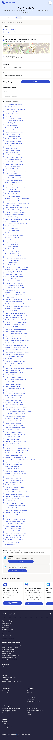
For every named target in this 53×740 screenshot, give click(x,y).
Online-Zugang (31, 697)
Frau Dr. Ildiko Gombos (12, 107)
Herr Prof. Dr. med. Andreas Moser (15, 521)
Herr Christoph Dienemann (13, 123)
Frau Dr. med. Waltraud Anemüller (15, 528)
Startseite (4, 22)
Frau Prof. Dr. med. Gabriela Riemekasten (17, 540)
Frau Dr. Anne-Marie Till (12, 251)
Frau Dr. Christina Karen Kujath (14, 356)
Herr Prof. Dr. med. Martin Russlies (15, 535)
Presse (28, 712)
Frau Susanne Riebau (11, 249)
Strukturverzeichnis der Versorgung (11, 708)
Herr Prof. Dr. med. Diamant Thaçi (15, 414)
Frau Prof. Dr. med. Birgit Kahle (14, 425)
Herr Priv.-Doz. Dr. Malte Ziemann (15, 501)
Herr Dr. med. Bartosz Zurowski (14, 503)
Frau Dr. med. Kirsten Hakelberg (14, 531)
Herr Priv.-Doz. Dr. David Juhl (13, 469)
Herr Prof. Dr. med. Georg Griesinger (15, 345)
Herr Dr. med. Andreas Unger (13, 400)
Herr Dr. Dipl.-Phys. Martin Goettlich (15, 272)
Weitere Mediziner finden (8, 638)
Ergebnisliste (11, 22)
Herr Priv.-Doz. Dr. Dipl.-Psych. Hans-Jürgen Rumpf (20, 187)
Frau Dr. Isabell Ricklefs (12, 221)
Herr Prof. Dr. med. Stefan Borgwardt (15, 212)
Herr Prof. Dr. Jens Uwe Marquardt (15, 313)
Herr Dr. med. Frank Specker (13, 384)
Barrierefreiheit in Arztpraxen (9, 693)
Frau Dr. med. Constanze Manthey (15, 109)
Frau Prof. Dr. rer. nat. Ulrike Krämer (15, 258)
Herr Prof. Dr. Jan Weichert (13, 430)
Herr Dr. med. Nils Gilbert (12, 150)
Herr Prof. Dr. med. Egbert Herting (15, 427)
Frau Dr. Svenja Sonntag (12, 253)
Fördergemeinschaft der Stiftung (35, 710)
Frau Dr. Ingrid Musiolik (12, 111)
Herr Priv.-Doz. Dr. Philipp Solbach (15, 292)
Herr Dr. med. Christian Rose (13, 432)
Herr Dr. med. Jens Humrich (13, 466)
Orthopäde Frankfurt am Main (9, 636)
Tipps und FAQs (6, 690)
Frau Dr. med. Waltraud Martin (14, 285)
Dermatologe (5, 679)
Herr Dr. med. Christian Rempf (14, 377)
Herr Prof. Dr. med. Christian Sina (14, 487)
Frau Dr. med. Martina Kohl (13, 343)
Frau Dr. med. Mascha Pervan (13, 242)
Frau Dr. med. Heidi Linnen (12, 166)
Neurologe (4, 668)
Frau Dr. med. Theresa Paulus (13, 256)
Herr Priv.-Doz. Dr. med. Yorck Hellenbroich (17, 437)
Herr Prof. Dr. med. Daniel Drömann (15, 457)
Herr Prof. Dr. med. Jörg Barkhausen (15, 329)
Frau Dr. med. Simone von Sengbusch (16, 304)
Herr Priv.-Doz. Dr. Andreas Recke (15, 416)
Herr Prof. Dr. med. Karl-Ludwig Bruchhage (17, 219)
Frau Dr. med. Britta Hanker (13, 297)
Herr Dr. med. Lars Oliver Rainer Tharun (16, 207)
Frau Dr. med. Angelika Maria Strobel (15, 453)
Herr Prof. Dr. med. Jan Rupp (13, 482)
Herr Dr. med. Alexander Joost (14, 164)
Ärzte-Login (21, 561)
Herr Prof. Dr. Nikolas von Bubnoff (15, 409)
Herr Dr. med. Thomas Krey (13, 443)
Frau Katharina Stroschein (12, 196)
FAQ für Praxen (31, 693)
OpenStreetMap (47, 53)
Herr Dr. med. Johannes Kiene (13, 395)
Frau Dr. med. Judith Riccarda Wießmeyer (17, 203)
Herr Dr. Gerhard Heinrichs (13, 141)
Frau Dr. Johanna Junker (12, 230)
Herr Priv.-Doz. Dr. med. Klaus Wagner (16, 322)
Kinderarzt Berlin (6, 627)
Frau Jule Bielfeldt (10, 278)
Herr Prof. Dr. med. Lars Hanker (14, 464)
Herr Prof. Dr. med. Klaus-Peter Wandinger (17, 496)
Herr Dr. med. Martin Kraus (13, 526)
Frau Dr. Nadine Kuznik (11, 244)
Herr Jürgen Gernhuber (12, 116)
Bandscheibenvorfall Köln (8, 651)
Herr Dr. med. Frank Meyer (12, 375)
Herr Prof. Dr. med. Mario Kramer (14, 471)
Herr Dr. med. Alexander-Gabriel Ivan (16, 162)
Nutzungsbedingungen (7, 725)
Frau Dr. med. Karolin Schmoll (13, 194)
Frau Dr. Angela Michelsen (12, 366)
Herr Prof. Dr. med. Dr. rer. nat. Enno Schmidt (18, 299)
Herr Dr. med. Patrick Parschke (14, 182)
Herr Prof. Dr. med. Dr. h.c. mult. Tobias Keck (17, 306)
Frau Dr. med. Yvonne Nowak (13, 180)
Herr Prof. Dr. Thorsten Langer (14, 476)
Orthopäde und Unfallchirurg (9, 677)
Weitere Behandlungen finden (9, 659)
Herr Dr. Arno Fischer (11, 146)
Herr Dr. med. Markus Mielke (13, 178)
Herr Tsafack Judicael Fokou (13, 281)
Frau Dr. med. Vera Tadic (12, 260)
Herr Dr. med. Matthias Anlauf (13, 455)
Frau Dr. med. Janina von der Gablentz (16, 223)
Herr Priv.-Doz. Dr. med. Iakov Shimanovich (17, 352)
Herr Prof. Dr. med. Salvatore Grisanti (16, 315)
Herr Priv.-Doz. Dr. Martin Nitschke (15, 290)
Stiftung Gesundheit (32, 708)
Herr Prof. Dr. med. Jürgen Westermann (16, 512)
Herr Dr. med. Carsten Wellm (13, 398)
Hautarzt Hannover (6, 631)
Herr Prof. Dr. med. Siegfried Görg (15, 324)
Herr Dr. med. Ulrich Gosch (13, 370)
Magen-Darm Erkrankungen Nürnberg (11, 645)
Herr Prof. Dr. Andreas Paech (13, 301)
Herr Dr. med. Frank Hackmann (14, 372)
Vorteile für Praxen (31, 690)
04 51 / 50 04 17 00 (10, 29)
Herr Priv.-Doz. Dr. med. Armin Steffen (16, 407)
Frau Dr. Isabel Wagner (11, 228)
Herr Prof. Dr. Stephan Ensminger (14, 214)
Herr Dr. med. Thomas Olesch (13, 478)
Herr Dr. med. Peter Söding (13, 382)
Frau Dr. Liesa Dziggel (11, 127)
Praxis (4, 18)
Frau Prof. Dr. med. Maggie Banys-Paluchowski (18, 411)
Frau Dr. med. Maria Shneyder (13, 104)
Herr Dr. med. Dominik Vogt (13, 210)
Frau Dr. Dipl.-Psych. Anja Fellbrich (15, 235)
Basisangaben (30, 695)
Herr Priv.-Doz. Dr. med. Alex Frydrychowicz (18, 448)
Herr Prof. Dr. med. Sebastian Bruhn (15, 473)
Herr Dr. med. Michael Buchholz (14, 331)
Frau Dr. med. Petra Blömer (13, 118)
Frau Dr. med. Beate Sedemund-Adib (15, 379)
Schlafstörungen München (8, 649)
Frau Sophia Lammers (11, 246)
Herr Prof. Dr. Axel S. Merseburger (15, 327)
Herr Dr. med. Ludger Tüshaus (13, 494)
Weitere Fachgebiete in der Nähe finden (12, 681)
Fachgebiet (11, 18)
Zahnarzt (4, 671)
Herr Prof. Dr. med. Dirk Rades (14, 317)
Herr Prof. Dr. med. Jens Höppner (14, 308)
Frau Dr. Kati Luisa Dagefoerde (14, 120)
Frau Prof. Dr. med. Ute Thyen (13, 515)
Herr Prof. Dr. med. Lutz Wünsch (14, 354)
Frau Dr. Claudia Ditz (11, 125)
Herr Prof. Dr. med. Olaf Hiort (13, 517)
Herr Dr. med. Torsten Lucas (13, 338)
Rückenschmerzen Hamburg (9, 657)
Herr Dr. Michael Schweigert (13, 311)
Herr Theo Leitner (10, 544)
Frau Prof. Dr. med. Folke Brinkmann (15, 421)
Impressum (4, 721)
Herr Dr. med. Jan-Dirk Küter (13, 508)
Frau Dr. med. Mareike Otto (13, 175)
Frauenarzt (4, 675)
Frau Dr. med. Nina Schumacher (14, 485)
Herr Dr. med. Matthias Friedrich (14, 143)
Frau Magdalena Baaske (12, 237)
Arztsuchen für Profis (7, 714)
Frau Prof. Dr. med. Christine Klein (15, 418)
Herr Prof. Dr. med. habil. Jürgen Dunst (16, 510)
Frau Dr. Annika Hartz (11, 262)
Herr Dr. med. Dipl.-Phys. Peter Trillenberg (17, 340)
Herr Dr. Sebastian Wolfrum (13, 498)
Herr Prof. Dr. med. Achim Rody (14, 404)
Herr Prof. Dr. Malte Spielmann (14, 217)
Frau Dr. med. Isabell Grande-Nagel (15, 320)
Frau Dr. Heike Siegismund (12, 542)
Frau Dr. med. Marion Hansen (13, 363)
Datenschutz (5, 723)
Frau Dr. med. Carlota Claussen (14, 276)
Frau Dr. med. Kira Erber (12, 130)
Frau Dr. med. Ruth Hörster (13, 159)
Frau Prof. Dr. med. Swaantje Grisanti (15, 393)
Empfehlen (36, 81)
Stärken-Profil (30, 699)
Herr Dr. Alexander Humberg (13, 265)
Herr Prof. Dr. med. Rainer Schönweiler (16, 519)
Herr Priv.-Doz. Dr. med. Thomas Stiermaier (17, 198)
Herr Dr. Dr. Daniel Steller (12, 205)
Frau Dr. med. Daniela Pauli (13, 446)
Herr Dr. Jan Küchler (11, 173)
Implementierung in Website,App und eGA (9, 711)
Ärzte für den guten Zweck (33, 701)
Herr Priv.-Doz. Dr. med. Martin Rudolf (16, 391)
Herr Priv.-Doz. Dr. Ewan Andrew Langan (17, 269)
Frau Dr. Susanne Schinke (12, 191)
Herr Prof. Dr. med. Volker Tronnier (15, 434)
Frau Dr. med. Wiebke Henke (13, 139)
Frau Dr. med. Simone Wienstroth (14, 388)
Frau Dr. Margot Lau (11, 240)
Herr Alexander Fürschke (12, 114)
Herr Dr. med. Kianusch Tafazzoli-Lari (16, 492)
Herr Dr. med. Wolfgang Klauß (13, 157)
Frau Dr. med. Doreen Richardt (14, 480)
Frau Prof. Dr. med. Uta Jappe (13, 402)
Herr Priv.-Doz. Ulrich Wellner (13, 201)
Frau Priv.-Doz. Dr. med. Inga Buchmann (16, 333)
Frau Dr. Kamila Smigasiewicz (13, 233)
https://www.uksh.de (11, 32)
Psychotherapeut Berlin (8, 629)
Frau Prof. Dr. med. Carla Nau (13, 359)
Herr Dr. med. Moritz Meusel (13, 168)
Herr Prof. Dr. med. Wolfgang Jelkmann (16, 347)
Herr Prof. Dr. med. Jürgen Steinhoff (15, 533)
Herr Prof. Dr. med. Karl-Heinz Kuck (15, 295)
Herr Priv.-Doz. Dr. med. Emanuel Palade (16, 450)
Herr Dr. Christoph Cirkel (12, 134)
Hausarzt (4, 673)
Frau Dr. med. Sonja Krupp (12, 439)
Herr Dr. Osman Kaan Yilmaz (13, 274)
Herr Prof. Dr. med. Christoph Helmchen (16, 524)
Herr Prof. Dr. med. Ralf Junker (14, 349)
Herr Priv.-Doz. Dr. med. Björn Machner (16, 267)
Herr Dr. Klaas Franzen (11, 148)
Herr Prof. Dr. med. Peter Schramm (15, 361)
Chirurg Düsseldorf (6, 634)
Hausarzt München (6, 623)
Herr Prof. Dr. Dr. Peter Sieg (13, 537)
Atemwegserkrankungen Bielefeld (10, 655)
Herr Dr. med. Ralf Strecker (13, 386)
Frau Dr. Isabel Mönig (11, 226)
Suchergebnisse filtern (34, 603)
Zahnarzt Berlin (5, 625)
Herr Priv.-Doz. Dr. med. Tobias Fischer (16, 336)
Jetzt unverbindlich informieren (12, 603)
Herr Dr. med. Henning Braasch (14, 132)
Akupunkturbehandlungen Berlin (10, 647)
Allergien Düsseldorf (7, 653)
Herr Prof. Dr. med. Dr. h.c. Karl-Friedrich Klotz (18, 368)
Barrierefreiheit (5, 728)
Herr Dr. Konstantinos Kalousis (14, 155)
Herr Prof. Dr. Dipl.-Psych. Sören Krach (16, 171)
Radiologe (4, 666)
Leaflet (41, 53)
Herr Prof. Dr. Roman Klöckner (13, 283)
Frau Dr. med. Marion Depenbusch (15, 505)
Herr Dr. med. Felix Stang (12, 489)
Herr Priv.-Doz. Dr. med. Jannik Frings (16, 288)
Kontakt (29, 714)
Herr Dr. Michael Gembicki (12, 152)
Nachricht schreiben (17, 570)
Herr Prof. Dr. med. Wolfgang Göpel (15, 441)
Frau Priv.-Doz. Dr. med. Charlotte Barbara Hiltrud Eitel (21, 460)
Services (18, 18)
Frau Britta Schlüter (10, 189)
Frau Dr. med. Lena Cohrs (12, 136)
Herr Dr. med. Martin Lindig (13, 423)
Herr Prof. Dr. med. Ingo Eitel (13, 462)
